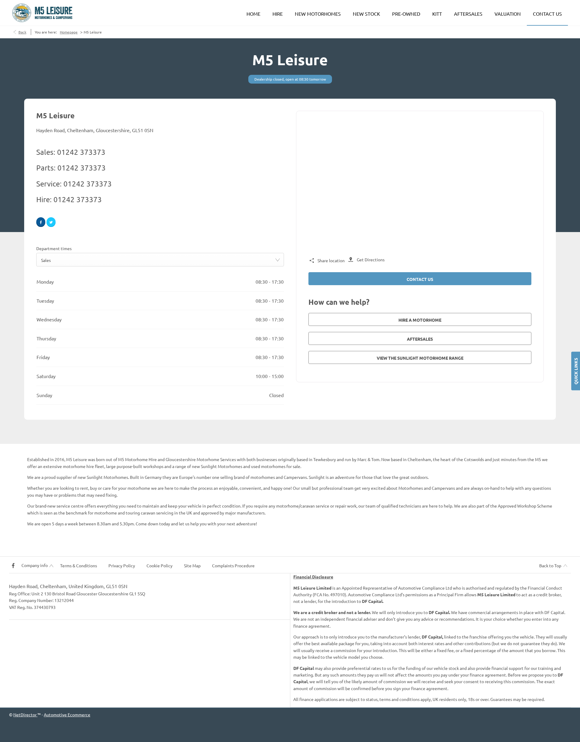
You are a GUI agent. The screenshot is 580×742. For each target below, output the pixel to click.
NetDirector (25, 714)
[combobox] (160, 259)
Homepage (69, 32)
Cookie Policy (159, 565)
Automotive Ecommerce (67, 714)
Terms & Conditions (78, 565)
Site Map (192, 565)
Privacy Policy (121, 565)
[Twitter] (51, 222)
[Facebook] (40, 222)
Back (22, 32)
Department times (54, 248)
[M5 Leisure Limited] (42, 13)
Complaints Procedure (233, 565)
